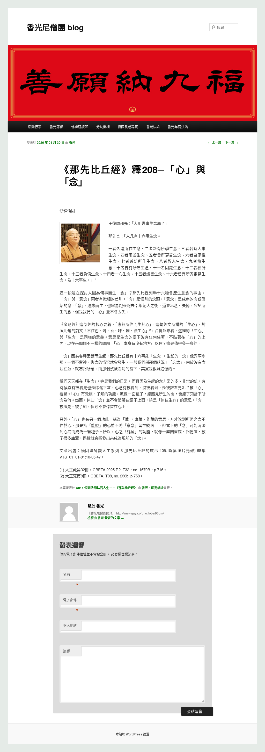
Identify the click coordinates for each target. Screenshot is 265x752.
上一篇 (214, 142)
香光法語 (153, 126)
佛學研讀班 (79, 126)
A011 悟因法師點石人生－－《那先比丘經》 (106, 487)
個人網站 (70, 625)
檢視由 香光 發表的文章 (105, 517)
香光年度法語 (178, 126)
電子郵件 (70, 601)
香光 (72, 142)
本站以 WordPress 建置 (132, 734)
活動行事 (34, 126)
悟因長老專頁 (128, 126)
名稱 (70, 575)
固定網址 (157, 487)
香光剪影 (56, 126)
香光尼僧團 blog (55, 27)
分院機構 (103, 126)
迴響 (66, 650)
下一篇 (231, 142)
